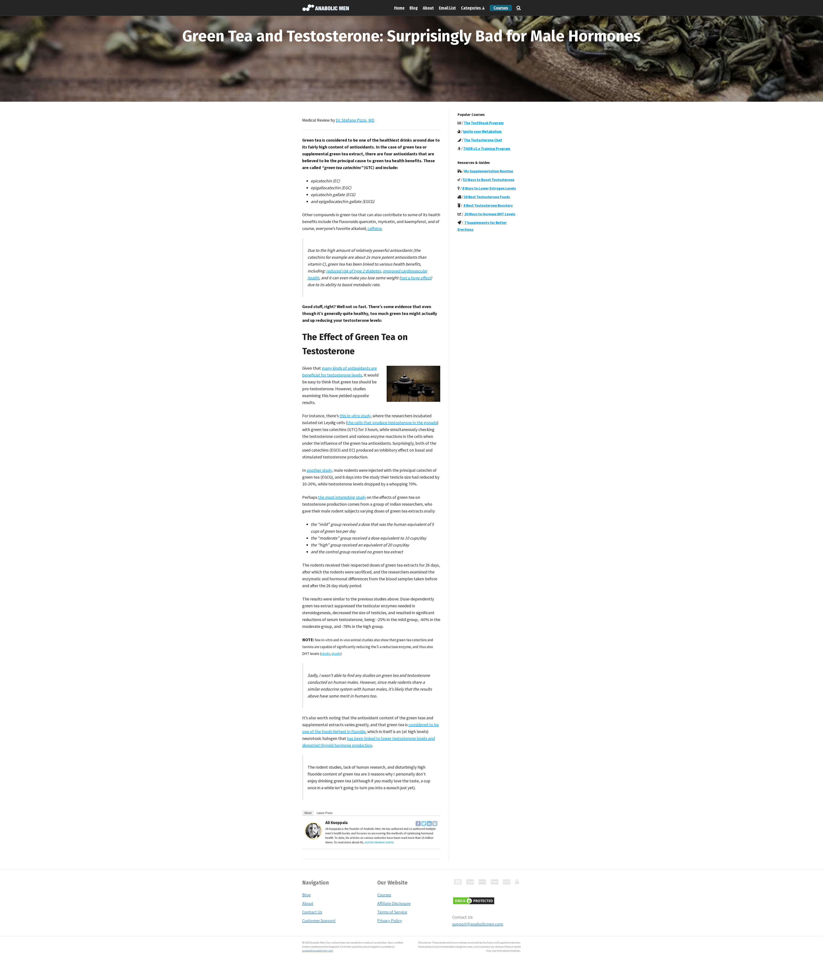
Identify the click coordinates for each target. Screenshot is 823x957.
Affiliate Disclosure (393, 903)
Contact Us (312, 912)
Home (399, 8)
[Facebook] (418, 823)
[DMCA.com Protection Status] (473, 900)
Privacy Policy (389, 920)
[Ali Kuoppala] (313, 830)
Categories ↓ (473, 8)
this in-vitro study (355, 415)
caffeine (375, 228)
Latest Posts (325, 813)
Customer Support (319, 920)
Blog (414, 8)
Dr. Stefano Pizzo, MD (355, 120)
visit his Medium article (378, 842)
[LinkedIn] (429, 823)
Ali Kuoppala (336, 822)
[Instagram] (434, 823)
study (325, 653)
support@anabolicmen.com (477, 924)
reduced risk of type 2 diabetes (353, 271)
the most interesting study (342, 497)
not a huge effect (416, 277)
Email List (447, 8)
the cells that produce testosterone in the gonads (392, 422)
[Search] (517, 8)
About (428, 8)
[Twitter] (423, 823)
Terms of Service (392, 912)
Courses (501, 8)
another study (319, 470)
